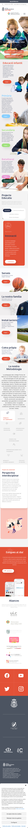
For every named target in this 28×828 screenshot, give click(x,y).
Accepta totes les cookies (14, 814)
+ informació (10, 261)
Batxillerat (8, 159)
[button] (25, 785)
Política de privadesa (16, 826)
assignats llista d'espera (14, 56)
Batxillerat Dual (8, 181)
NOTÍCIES (9, 571)
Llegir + (6, 281)
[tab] (7, 210)
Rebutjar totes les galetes (14, 818)
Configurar (14, 822)
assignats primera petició (14, 51)
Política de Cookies (20, 808)
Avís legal (23, 826)
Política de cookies (6, 826)
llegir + (7, 81)
